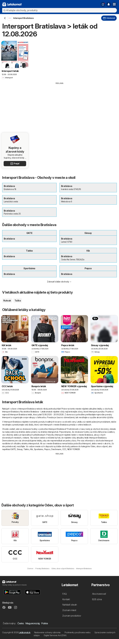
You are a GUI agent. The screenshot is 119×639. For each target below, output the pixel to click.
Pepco (47, 449)
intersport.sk (53, 432)
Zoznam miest (69, 610)
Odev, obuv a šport (99, 446)
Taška (18, 300)
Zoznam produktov (71, 615)
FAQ (64, 593)
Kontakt (66, 599)
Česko (20, 623)
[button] (108, 4)
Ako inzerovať (99, 593)
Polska (44, 623)
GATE (13, 449)
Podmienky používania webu (77, 632)
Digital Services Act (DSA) (55, 635)
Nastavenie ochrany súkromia (47, 632)
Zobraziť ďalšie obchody (58, 281)
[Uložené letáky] (102, 4)
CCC (64, 449)
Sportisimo (38, 449)
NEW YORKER (73, 449)
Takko (26, 449)
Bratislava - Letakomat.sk (41, 411)
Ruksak (7, 300)
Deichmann (56, 449)
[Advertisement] (59, 106)
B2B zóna (97, 599)
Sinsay (19, 449)
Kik (31, 449)
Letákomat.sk (24, 632)
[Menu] (114, 4)
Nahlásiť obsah (69, 604)
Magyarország (32, 623)
